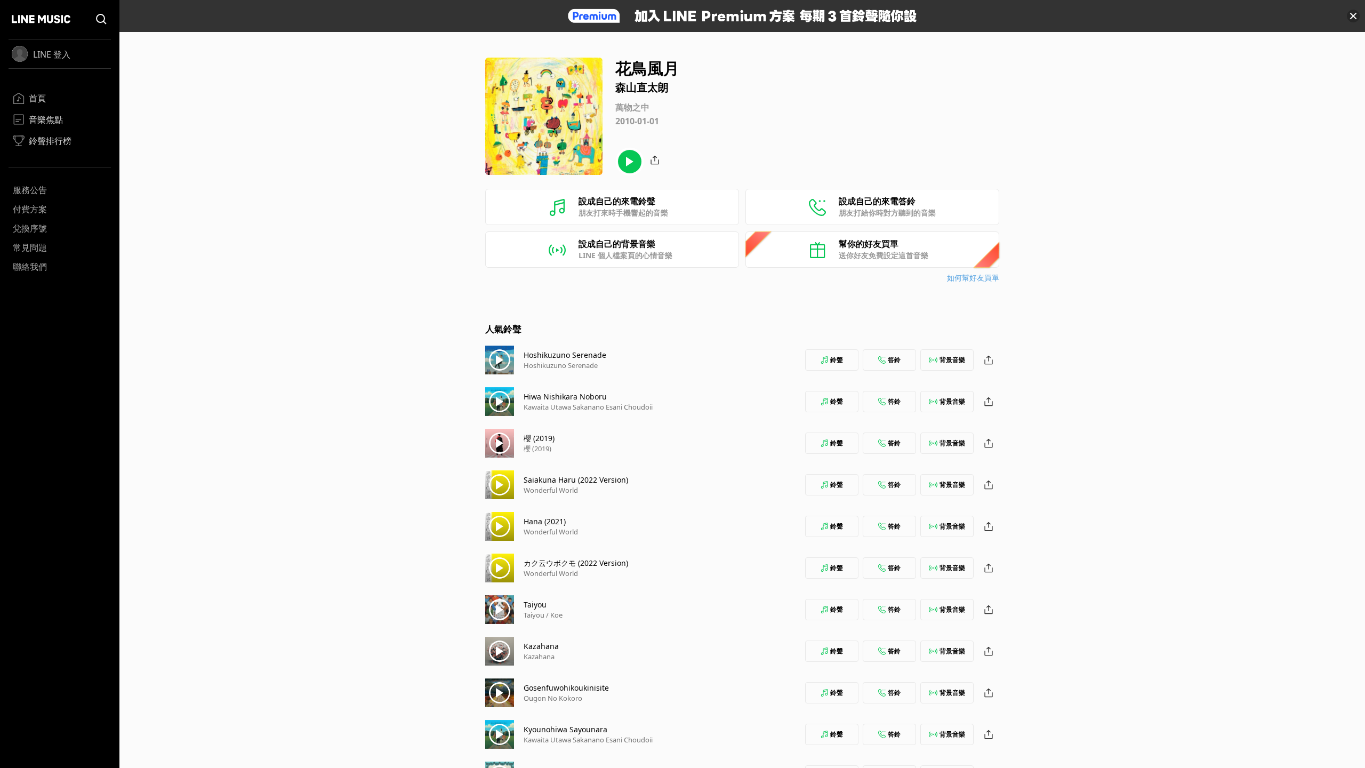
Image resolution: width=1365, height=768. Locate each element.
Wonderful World (551, 490)
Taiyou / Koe (543, 615)
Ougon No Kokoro (553, 698)
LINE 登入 (51, 54)
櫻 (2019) (539, 438)
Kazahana (541, 646)
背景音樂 (952, 359)
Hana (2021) (545, 521)
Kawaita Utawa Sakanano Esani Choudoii (588, 407)
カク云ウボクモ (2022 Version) (576, 563)
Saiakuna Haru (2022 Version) (576, 480)
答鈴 (894, 359)
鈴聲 (836, 359)
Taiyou (535, 604)
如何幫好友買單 (973, 278)
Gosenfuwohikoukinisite (566, 688)
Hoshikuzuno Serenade (565, 355)
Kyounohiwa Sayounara (565, 729)
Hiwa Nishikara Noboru (565, 396)
